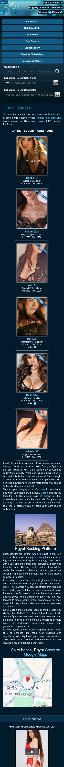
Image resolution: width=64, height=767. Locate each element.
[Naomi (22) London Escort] (32, 209)
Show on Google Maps (42, 652)
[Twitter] (2, 12)
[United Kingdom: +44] (7, 82)
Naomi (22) (32, 231)
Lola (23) (32, 285)
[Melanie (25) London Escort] (32, 429)
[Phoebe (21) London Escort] (32, 156)
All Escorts (32, 34)
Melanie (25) (31, 451)
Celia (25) (32, 395)
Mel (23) (32, 338)
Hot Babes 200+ (32, 27)
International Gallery (32, 60)
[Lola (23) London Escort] (32, 263)
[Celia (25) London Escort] (32, 373)
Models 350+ (32, 21)
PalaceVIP (57, 12)
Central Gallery (32, 47)
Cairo (43, 492)
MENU (4, 2)
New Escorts (32, 41)
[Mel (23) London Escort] (32, 317)
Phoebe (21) (31, 177)
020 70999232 (55, 2)
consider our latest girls (48, 117)
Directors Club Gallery (32, 54)
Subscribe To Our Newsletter (20, 89)
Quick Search (11, 66)
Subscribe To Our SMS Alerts (20, 77)
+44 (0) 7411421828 (52, 7)
